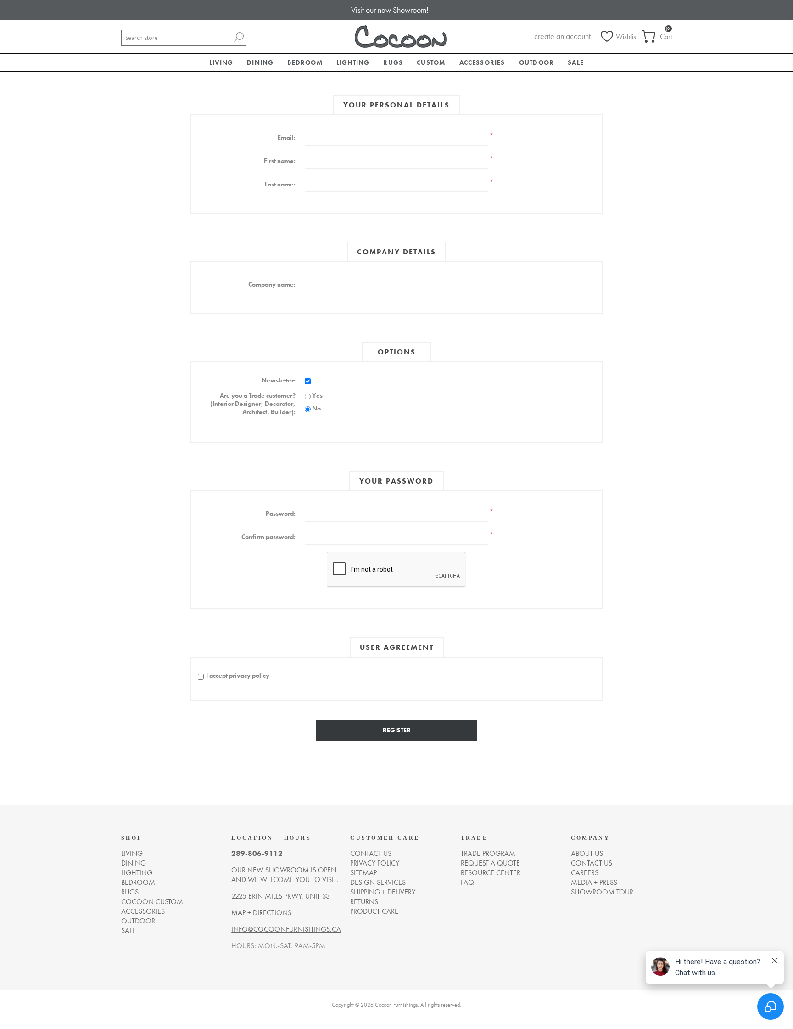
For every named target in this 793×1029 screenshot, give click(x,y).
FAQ (467, 882)
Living (132, 853)
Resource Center (490, 872)
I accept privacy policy (237, 675)
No (316, 408)
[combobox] (177, 37)
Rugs (130, 892)
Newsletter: (279, 380)
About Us (587, 853)
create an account (562, 36)
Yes (317, 395)
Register (397, 730)
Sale (128, 930)
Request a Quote (490, 863)
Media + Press (594, 882)
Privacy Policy (374, 863)
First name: (280, 161)
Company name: (272, 284)
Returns (364, 901)
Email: (287, 137)
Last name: (280, 184)
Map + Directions (261, 912)
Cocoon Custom (152, 901)
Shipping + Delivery (382, 892)
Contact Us (591, 863)
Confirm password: (268, 537)
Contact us (370, 853)
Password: (281, 513)
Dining (133, 863)
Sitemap (363, 872)
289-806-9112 (257, 853)
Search (239, 37)
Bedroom (138, 882)
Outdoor (138, 921)
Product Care (374, 911)
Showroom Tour (602, 892)
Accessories (143, 911)
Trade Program (488, 853)
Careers (584, 872)
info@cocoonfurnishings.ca (286, 929)
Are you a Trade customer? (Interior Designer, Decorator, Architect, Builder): (253, 403)
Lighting (136, 872)
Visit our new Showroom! (390, 10)
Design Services (378, 882)
